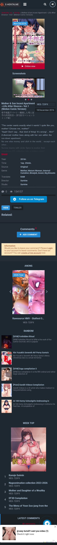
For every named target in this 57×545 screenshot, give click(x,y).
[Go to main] (10, 4)
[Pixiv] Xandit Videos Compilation (28, 385)
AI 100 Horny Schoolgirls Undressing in (31, 401)
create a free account (31, 253)
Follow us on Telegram (31, 199)
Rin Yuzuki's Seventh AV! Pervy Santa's (31, 352)
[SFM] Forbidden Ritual (23, 336)
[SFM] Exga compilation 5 (25, 368)
